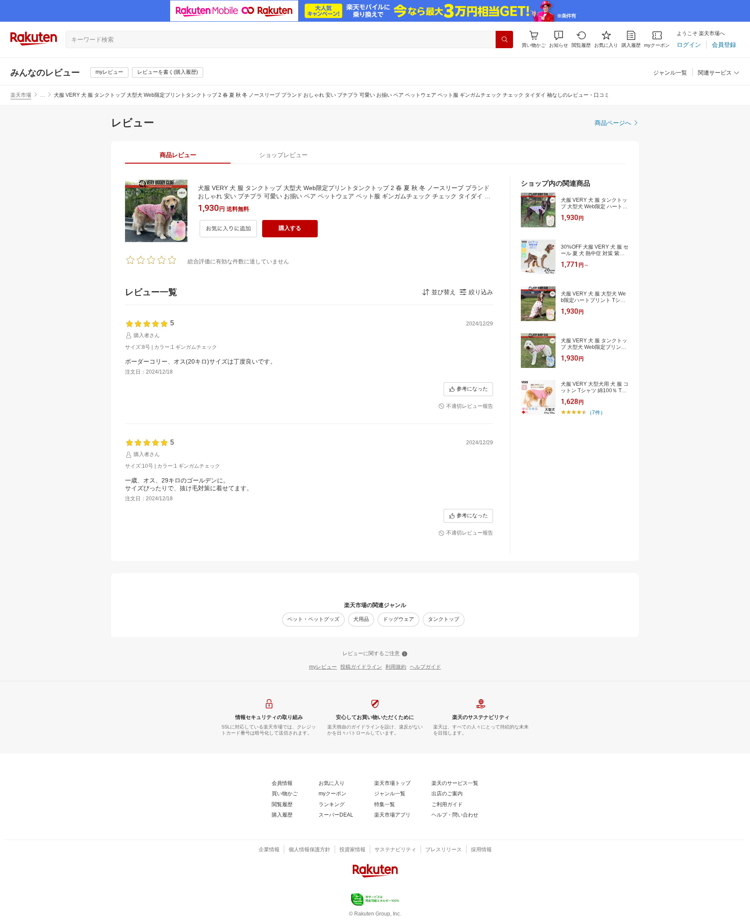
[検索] (504, 39)
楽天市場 (20, 95)
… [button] (42, 95)
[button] (558, 39)
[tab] (177, 155)
